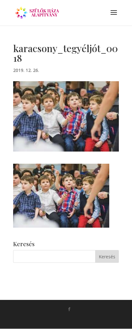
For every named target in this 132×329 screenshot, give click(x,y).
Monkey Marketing (75, 319)
